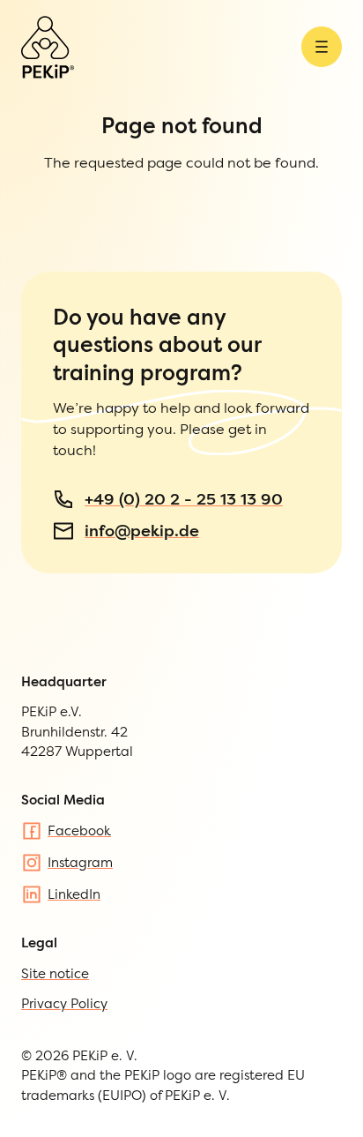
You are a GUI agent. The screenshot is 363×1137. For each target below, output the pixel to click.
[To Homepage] (47, 47)
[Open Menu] (321, 46)
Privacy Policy (64, 1003)
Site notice (55, 973)
